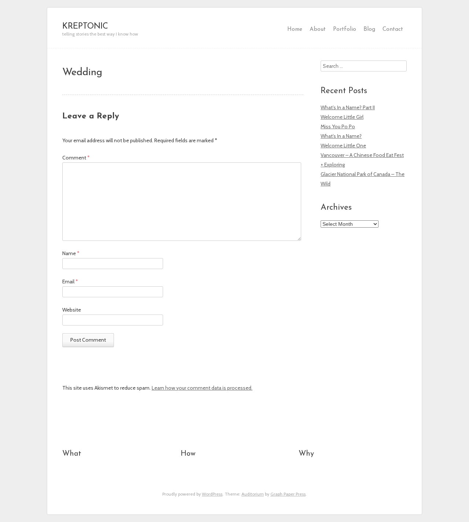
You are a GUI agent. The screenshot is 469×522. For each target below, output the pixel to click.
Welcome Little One (343, 145)
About (318, 29)
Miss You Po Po (338, 126)
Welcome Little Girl (342, 117)
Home (294, 29)
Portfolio (344, 29)
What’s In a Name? (341, 136)
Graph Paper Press (288, 494)
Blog (369, 29)
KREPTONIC (85, 26)
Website (71, 309)
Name (71, 253)
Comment (76, 157)
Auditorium (252, 494)
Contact (393, 29)
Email (70, 281)
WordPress (212, 494)
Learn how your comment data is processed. (202, 388)
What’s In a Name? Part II (348, 107)
